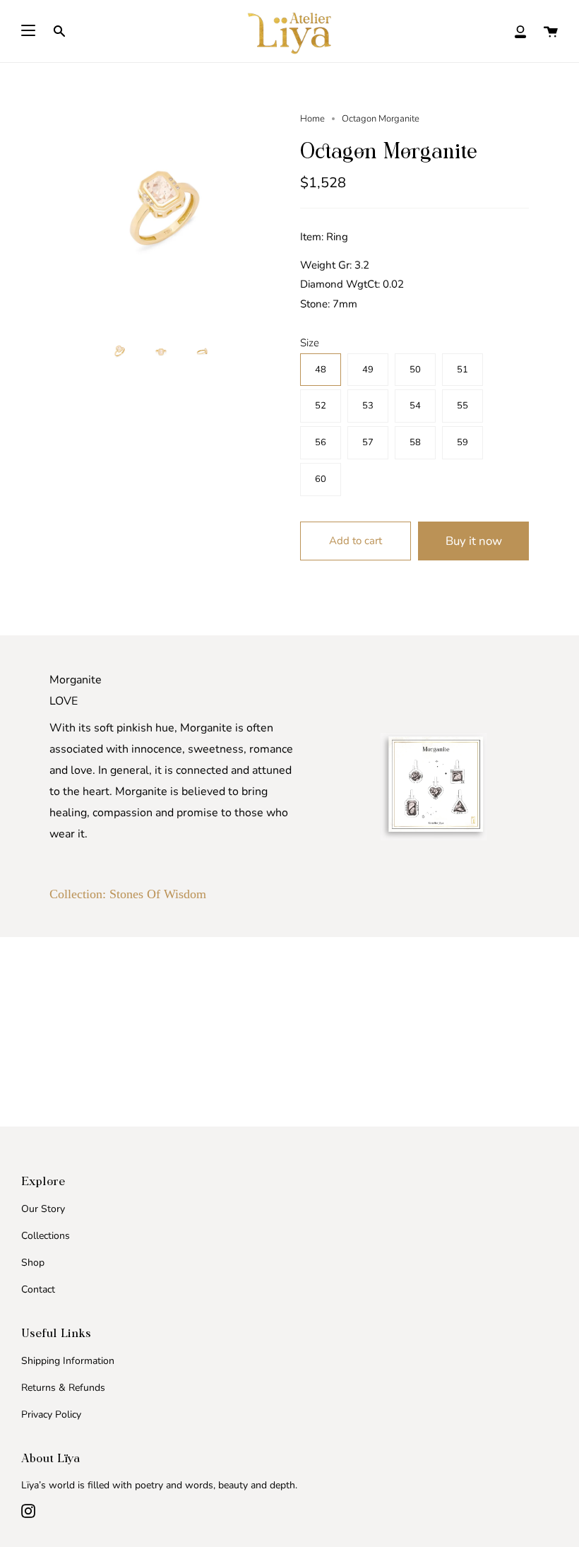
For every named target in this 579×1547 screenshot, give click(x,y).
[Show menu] (28, 31)
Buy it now (474, 541)
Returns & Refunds (63, 1387)
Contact (38, 1289)
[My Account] (520, 30)
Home (312, 118)
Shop (32, 1262)
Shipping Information (67, 1360)
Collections (45, 1235)
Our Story (43, 1209)
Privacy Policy (51, 1414)
